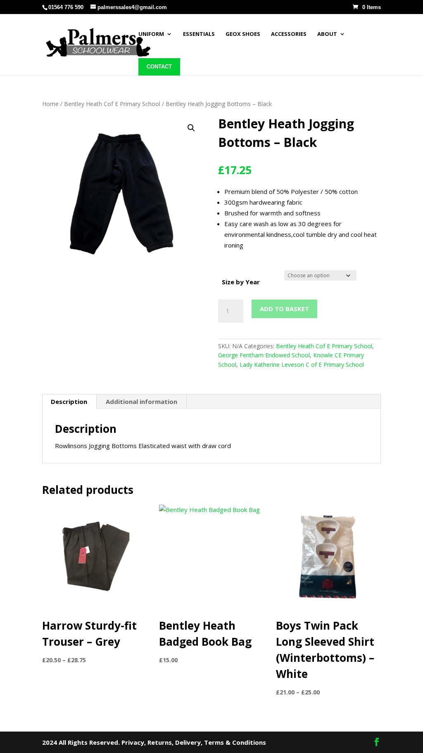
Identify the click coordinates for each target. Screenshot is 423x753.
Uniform (151, 34)
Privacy (132, 742)
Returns (159, 742)
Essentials (199, 34)
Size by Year (241, 282)
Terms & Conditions (235, 742)
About (327, 34)
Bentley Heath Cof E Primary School (112, 104)
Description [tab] (69, 401)
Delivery (188, 742)
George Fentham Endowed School (264, 355)
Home (50, 104)
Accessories (289, 34)
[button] (191, 127)
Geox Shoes (243, 34)
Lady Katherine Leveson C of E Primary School (302, 364)
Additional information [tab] (141, 401)
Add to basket (284, 309)
